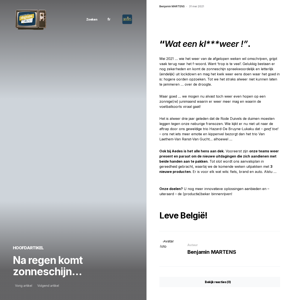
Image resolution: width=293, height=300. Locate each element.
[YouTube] (71, 19)
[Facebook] (52, 19)
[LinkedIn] (65, 19)
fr (108, 19)
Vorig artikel (23, 285)
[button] (90, 19)
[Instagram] (59, 19)
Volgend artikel (48, 285)
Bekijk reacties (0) (218, 282)
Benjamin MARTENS (211, 252)
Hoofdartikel (28, 247)
